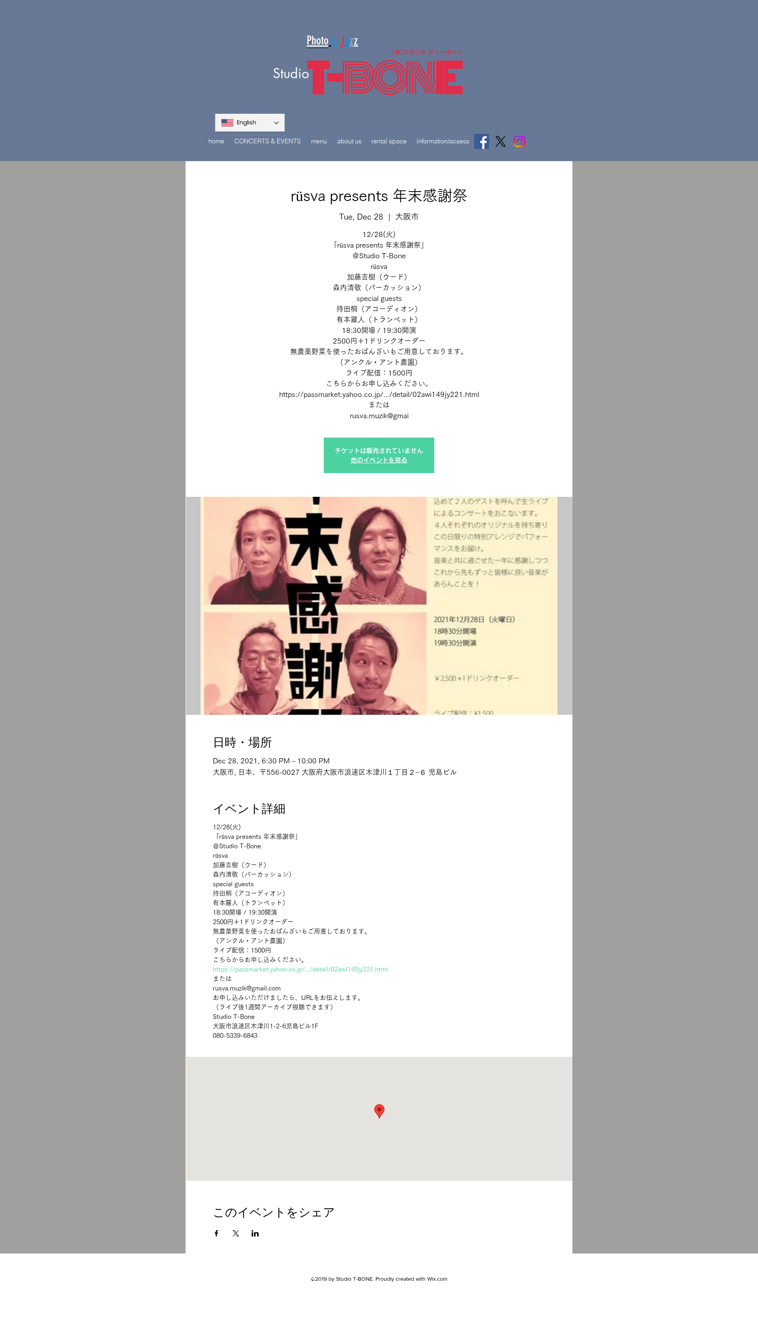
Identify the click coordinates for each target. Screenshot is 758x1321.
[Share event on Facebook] (216, 1233)
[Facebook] (481, 141)
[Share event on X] (236, 1233)
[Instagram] (519, 141)
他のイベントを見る (379, 460)
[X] (500, 141)
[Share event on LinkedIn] (255, 1233)
